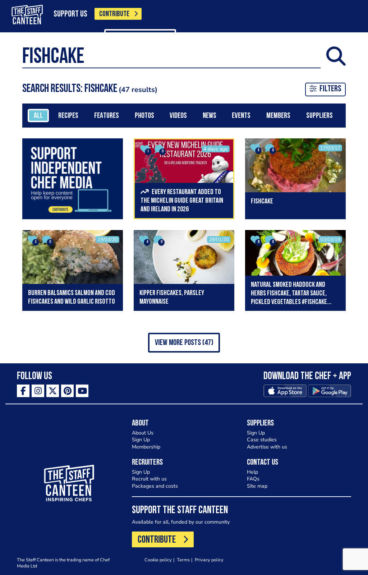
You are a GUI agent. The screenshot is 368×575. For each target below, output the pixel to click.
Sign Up (141, 439)
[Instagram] (38, 391)
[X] (52, 391)
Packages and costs (155, 486)
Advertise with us (267, 446)
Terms (183, 560)
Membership (146, 446)
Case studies (262, 439)
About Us (142, 432)
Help (252, 472)
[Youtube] (82, 391)
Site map (257, 486)
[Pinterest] (67, 391)
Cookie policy (158, 560)
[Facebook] (23, 391)
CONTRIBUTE (114, 14)
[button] (184, 343)
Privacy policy (209, 560)
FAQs (253, 478)
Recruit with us (149, 478)
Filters (330, 89)
